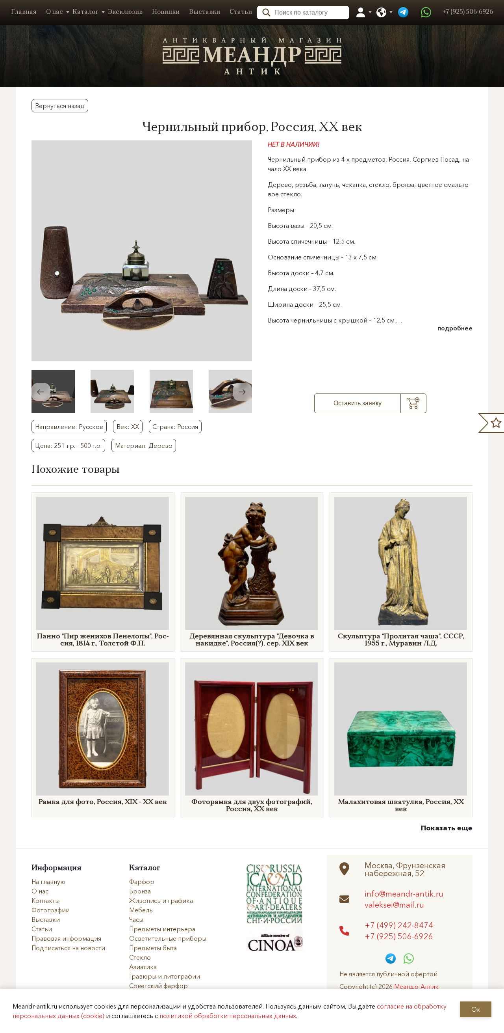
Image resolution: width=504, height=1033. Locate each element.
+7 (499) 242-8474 (399, 925)
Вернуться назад (60, 106)
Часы (136, 919)
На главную (48, 881)
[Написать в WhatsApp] (426, 12)
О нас (54, 12)
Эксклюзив (125, 12)
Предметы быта (153, 948)
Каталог (85, 12)
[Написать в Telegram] (403, 12)
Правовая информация (66, 938)
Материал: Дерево (143, 445)
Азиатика (143, 967)
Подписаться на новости (68, 948)
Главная (24, 12)
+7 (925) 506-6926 (399, 936)
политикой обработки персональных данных (227, 1015)
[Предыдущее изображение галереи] (41, 392)
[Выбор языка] (381, 12)
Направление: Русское (69, 426)
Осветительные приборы (167, 938)
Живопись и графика (161, 900)
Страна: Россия (175, 426)
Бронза (140, 891)
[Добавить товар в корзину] (413, 403)
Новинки (166, 12)
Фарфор (141, 881)
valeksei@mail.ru (394, 904)
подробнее (454, 328)
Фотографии (51, 910)
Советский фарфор (158, 986)
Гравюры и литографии (164, 976)
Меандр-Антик (416, 986)
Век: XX (128, 426)
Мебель (141, 910)
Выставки (204, 12)
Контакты (45, 900)
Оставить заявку (358, 403)
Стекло (140, 957)
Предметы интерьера (162, 929)
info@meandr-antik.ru (404, 893)
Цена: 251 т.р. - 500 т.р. (68, 445)
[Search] (264, 11)
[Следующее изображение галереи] (242, 392)
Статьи (241, 12)
